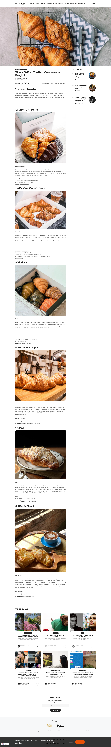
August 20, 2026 (78, 646)
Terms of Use (54, 735)
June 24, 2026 (23, 646)
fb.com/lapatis (19, 343)
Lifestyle (43, 3)
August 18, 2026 (78, 684)
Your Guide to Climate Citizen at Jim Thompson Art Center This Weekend (82, 673)
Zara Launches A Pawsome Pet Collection (55, 635)
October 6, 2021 (51, 646)
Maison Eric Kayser (20, 404)
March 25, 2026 (23, 684)
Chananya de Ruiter (22, 78)
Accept (80, 742)
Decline (71, 742)
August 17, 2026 (51, 684)
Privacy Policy (63, 735)
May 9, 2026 (77, 79)
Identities (31, 3)
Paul (16, 482)
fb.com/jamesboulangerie (21, 184)
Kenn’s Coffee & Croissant (22, 232)
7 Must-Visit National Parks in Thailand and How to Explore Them (28, 635)
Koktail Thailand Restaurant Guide (55, 3)
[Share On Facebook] (25, 83)
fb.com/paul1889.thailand (21, 501)
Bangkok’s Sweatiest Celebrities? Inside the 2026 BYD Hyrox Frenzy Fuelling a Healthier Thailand (28, 674)
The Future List (81, 3)
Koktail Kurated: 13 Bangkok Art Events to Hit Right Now (55, 673)
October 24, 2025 (79, 103)
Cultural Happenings (55, 670)
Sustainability (83, 670)
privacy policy (18, 743)
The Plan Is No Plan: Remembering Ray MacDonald (83, 635)
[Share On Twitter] (22, 83)
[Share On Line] (28, 83)
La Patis (17, 318)
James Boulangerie (20, 166)
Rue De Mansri (19, 575)
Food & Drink (18, 69)
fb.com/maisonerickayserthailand (24, 423)
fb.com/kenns (18, 258)
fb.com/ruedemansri (20, 596)
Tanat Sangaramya (24, 645)
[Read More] (37, 646)
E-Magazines (73, 3)
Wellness (28, 670)
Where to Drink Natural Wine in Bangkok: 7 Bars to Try (81, 87)
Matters (37, 3)
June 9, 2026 (77, 90)
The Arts (66, 3)
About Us (46, 735)
